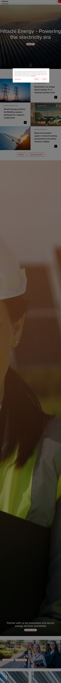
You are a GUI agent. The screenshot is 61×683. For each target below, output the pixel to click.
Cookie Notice (33, 75)
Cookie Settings (17, 79)
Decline (37, 79)
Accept (44, 79)
